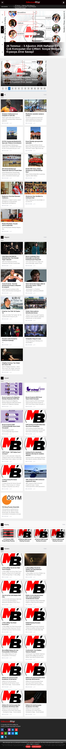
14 (44, 88)
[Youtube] (16, 729)
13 (41, 88)
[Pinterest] (2, 733)
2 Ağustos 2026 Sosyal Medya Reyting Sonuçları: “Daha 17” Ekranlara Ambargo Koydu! (24, 6)
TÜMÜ (45, 94)
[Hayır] (64, 745)
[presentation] (2, 73)
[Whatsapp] (5, 733)
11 (34, 88)
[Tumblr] (5, 736)
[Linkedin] (12, 729)
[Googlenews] (9, 733)
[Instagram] (9, 729)
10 (31, 88)
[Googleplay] (16, 733)
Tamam (28, 746)
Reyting (5, 73)
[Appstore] (12, 733)
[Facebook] (2, 729)
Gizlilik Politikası (36, 746)
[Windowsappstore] (2, 736)
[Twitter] (5, 729)
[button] (2, 14)
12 (38, 88)
